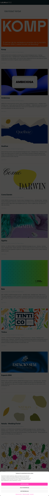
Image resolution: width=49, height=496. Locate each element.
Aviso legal (31, 494)
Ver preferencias (24, 491)
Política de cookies (19, 494)
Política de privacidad (25, 494)
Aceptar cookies (24, 484)
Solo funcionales (24, 487)
